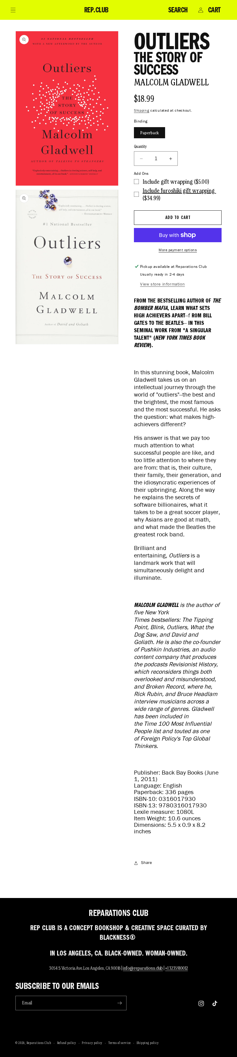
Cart (214, 10)
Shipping (141, 110)
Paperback (149, 132)
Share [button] (146, 862)
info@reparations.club (143, 968)
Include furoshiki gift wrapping (179, 190)
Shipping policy (148, 1043)
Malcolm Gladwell (171, 82)
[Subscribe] (119, 1003)
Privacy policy (92, 1043)
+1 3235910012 (176, 968)
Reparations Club (39, 1043)
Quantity (140, 146)
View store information (162, 284)
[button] (13, 10)
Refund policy (66, 1043)
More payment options (178, 250)
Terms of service (119, 1043)
